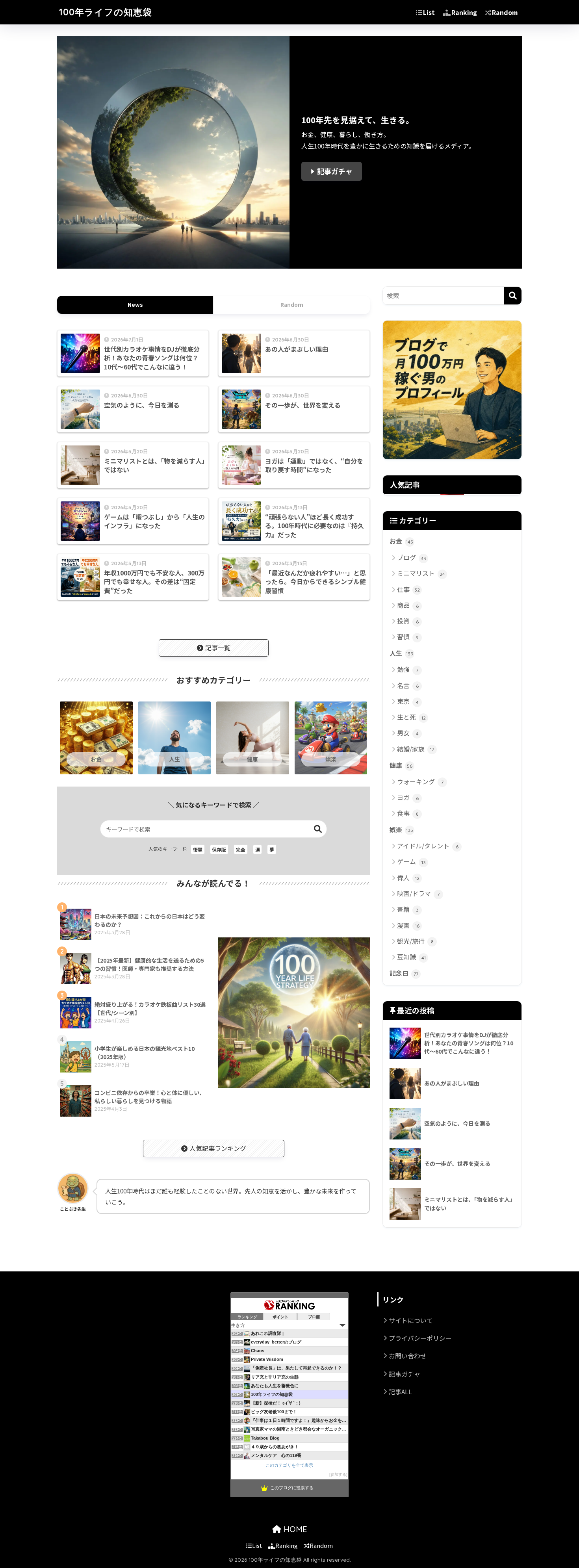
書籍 (408, 909)
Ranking (464, 12)
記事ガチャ (335, 171)
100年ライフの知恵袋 (105, 12)
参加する (338, 1474)
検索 (318, 829)
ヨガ (408, 797)
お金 (401, 541)
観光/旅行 (415, 941)
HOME (294, 1529)
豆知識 (411, 956)
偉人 (408, 877)
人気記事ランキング (217, 1148)
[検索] (512, 295)
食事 (408, 813)
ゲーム (411, 861)
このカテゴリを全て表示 (289, 1465)
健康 (401, 765)
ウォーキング (420, 781)
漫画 (408, 925)
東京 (408, 701)
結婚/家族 (415, 748)
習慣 (408, 636)
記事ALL (400, 1391)
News (135, 304)
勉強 (407, 669)
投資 (408, 620)
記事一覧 (217, 647)
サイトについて (411, 1320)
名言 (408, 685)
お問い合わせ (408, 1355)
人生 (402, 653)
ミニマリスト (421, 573)
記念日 (404, 973)
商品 (408, 605)
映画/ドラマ (418, 893)
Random (505, 12)
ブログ (411, 557)
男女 (408, 732)
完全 (240, 849)
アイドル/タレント (427, 845)
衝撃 (197, 849)
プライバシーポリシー (420, 1338)
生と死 (411, 717)
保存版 (219, 849)
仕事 (408, 589)
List (429, 12)
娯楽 (401, 829)
